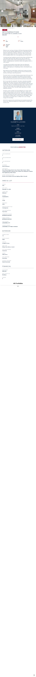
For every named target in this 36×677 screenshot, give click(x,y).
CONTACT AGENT (18, 139)
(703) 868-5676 (18, 129)
